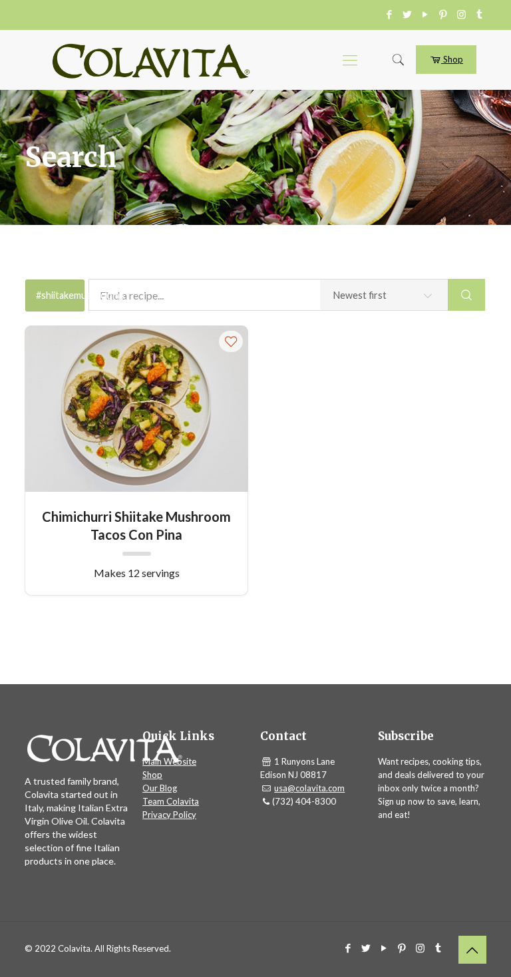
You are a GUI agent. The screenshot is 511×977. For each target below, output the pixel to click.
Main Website (169, 761)
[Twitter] (408, 14)
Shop (452, 59)
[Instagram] (461, 14)
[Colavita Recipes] (151, 60)
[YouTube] (425, 14)
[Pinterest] (443, 14)
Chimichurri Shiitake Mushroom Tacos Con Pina (136, 524)
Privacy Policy (169, 814)
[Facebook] (390, 14)
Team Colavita (170, 801)
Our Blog (159, 788)
